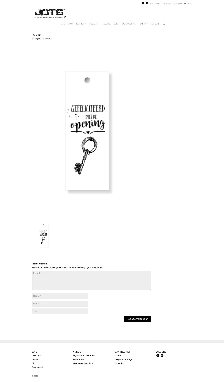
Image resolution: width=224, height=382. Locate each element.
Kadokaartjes (129, 23)
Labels (143, 23)
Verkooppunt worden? (83, 363)
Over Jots (36, 355)
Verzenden (119, 363)
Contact (158, 3)
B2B (151, 3)
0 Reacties (47, 39)
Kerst (116, 23)
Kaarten (80, 23)
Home (62, 23)
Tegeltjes (106, 23)
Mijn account (177, 3)
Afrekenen (167, 3)
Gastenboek (37, 367)
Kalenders (94, 23)
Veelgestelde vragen (123, 359)
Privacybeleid (79, 359)
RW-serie (155, 23)
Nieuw (71, 23)
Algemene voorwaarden (84, 355)
